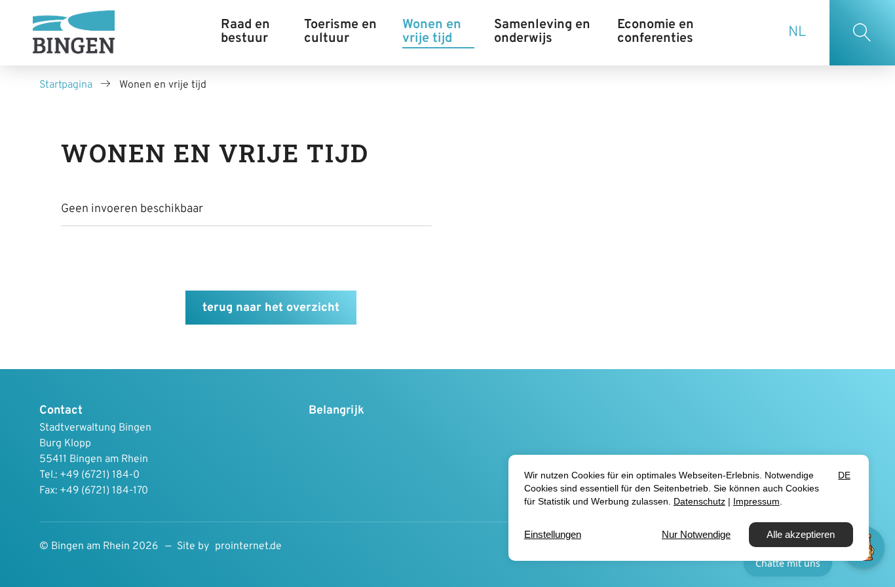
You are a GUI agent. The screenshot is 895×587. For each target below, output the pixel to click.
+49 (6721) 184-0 (100, 475)
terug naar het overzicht (270, 307)
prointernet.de (248, 546)
